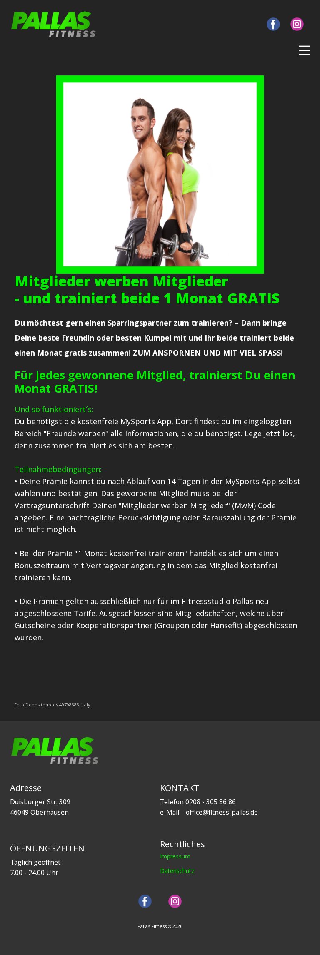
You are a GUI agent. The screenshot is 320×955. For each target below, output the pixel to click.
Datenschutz (177, 871)
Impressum (175, 856)
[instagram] (297, 24)
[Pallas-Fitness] (53, 24)
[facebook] (273, 24)
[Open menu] (304, 50)
